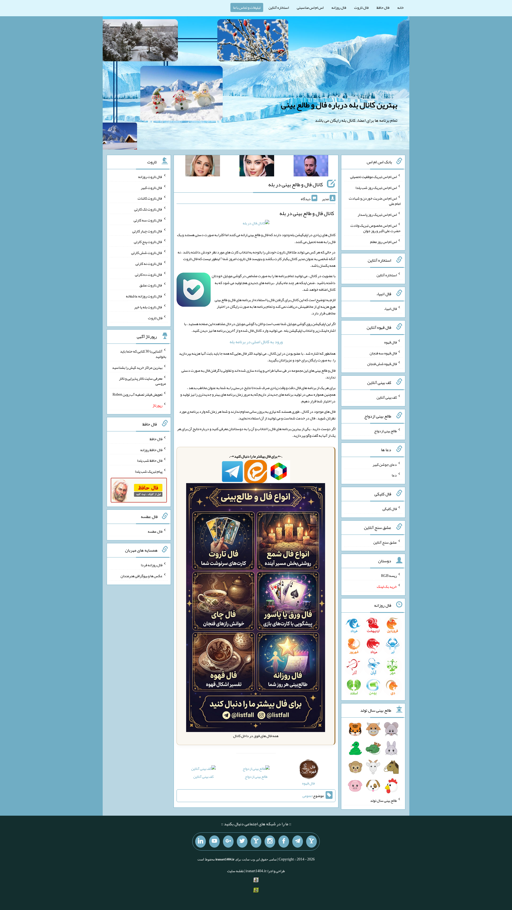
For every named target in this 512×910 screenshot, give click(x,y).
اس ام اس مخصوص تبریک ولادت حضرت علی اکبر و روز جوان (375, 228)
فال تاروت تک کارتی (148, 209)
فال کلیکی (389, 508)
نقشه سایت (235, 871)
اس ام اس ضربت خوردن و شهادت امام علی (375, 201)
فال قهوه (390, 342)
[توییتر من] (242, 841)
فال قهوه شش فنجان (382, 363)
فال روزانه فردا (151, 565)
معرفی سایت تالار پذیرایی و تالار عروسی (142, 380)
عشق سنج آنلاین (385, 542)
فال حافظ (383, 7)
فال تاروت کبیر (151, 187)
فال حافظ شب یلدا (149, 460)
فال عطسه (155, 531)
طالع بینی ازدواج (256, 776)
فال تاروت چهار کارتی (147, 230)
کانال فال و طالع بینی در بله (295, 184)
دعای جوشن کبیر (385, 464)
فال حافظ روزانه (151, 449)
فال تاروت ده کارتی (148, 274)
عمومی (307, 795)
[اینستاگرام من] (270, 841)
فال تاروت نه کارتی (148, 263)
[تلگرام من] (297, 841)
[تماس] (256, 841)
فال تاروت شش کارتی (146, 252)
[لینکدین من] (200, 841)
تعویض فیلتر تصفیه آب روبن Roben (137, 394)
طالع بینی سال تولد (383, 800)
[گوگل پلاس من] (228, 841)
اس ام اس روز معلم (383, 241)
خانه (400, 7)
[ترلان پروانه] (256, 167)
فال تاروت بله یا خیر (148, 307)
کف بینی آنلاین (203, 776)
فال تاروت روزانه (150, 176)
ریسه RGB (389, 575)
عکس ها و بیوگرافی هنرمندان (141, 576)
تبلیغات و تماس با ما (247, 7)
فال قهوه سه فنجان (383, 353)
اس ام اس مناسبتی (310, 7)
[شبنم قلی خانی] (202, 167)
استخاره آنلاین (279, 7)
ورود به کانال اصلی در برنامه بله (256, 341)
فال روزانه (338, 7)
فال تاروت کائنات (150, 198)
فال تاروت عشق (150, 285)
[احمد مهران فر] (311, 167)
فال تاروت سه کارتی (148, 220)
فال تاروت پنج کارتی (148, 241)
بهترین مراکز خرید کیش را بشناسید (137, 367)
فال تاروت (361, 7)
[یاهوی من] (311, 841)
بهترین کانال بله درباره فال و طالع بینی (339, 105)
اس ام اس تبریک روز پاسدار (377, 214)
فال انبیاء (390, 308)
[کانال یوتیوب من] (214, 841)
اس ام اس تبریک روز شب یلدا (376, 187)
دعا (394, 475)
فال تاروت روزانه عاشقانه (144, 296)
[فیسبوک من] (283, 841)
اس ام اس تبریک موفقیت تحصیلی (373, 176)
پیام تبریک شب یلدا (148, 471)
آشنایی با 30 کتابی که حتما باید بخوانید (143, 353)
